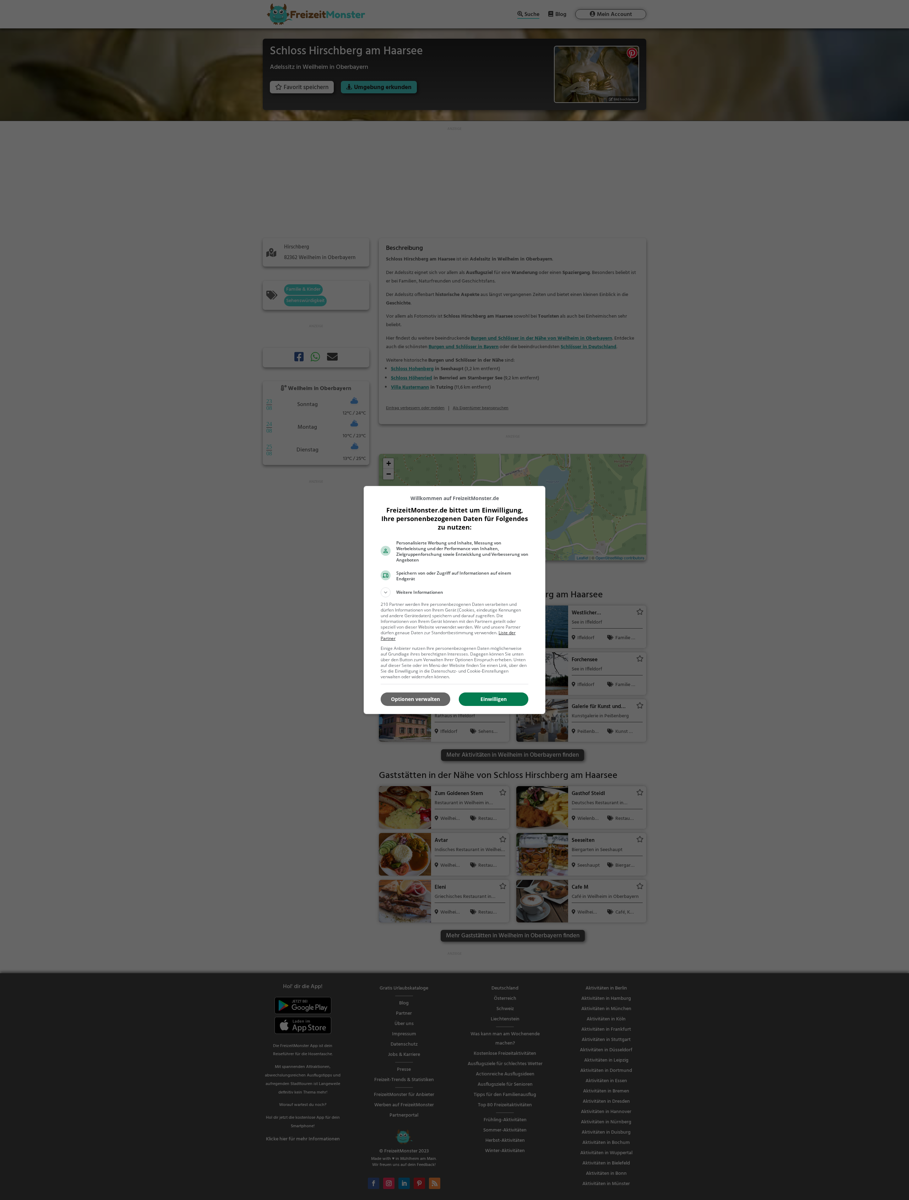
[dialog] (454, 600)
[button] (454, 592)
